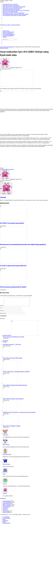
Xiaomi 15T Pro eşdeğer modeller (10, 11)
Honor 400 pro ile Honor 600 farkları (11, 5)
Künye (4, 519)
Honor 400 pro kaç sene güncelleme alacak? (12, 7)
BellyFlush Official (7, 454)
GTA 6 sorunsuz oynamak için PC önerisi (13, 287)
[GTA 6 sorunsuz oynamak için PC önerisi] (13, 284)
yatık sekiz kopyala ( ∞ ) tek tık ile (10, 4)
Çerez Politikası (6, 516)
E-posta (2, 310)
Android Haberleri (7, 501)
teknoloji (12, 169)
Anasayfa (2, 46)
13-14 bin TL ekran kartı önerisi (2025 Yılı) (13, 266)
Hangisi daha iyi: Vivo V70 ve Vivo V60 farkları (13, 12)
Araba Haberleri (8, 35)
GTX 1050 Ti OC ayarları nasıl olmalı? (12, 223)
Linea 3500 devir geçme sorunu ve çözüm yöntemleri (14, 15)
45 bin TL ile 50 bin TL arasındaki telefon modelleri (14, 6)
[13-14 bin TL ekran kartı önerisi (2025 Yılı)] (13, 262)
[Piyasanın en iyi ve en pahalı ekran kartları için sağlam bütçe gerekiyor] (13, 241)
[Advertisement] (26, 123)
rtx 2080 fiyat (7, 169)
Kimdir (4, 509)
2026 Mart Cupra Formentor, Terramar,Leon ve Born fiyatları (16, 10)
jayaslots (4, 483)
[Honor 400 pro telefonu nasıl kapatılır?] (8, 397)
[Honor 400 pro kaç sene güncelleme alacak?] (10, 383)
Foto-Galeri (5, 507)
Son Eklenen (5, 340)
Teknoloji (12, 67)
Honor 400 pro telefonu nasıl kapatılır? (11, 9)
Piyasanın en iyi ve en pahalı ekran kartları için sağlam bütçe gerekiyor (23, 244)
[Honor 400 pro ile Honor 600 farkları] (10, 356)
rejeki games (5, 434)
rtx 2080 (2, 169)
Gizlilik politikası (6, 523)
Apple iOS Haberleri (7, 502)
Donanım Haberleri (9, 34)
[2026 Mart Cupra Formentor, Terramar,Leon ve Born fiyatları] (10, 410)
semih (4, 473)
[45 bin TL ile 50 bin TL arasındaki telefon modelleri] (10, 370)
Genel (4, 508)
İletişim (4, 521)
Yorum (2, 305)
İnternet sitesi (3, 313)
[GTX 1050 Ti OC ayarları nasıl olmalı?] (13, 220)
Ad (1, 308)
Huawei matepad (6, 464)
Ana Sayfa (6, 30)
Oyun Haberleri (8, 33)
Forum (5, 37)
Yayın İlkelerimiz (6, 518)
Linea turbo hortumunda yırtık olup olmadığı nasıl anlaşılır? (16, 14)
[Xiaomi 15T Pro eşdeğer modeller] (10, 424)
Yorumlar (5, 341)
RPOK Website (6, 444)
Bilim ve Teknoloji (8, 32)
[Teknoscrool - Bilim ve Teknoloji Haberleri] (10, 24)
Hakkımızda (5, 520)
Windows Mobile (6, 512)
